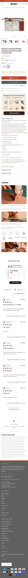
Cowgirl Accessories (11, 454)
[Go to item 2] (10, 41)
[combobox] (19, 293)
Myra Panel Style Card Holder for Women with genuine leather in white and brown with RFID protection (14, 7)
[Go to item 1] (4, 41)
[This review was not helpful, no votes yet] (23, 316)
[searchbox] (8, 289)
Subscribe (6, 564)
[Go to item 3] (17, 41)
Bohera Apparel (5, 493)
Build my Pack (14, 113)
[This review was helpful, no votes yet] (21, 316)
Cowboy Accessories (8, 457)
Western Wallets (7, 440)
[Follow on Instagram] (9, 474)
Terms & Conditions (6, 524)
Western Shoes (13, 443)
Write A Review (15, 282)
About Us (3, 547)
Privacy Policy (4, 526)
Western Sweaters (13, 446)
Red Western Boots (22, 441)
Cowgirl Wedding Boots (12, 441)
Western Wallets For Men (15, 440)
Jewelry (3, 507)
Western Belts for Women (6, 452)
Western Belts (22, 451)
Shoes (3, 503)
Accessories (4, 505)
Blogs (2, 543)
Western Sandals (19, 443)
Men (2, 510)
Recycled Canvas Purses (15, 438)
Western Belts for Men (16, 452)
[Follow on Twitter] (6, 474)
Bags (2, 496)
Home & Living (5, 512)
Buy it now (14, 82)
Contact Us (4, 533)
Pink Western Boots (5, 443)
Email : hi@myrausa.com (7, 476)
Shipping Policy (5, 528)
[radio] (3, 66)
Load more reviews (14, 409)
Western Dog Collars (20, 454)
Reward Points (5, 538)
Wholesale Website (6, 521)
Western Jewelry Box (15, 451)
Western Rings (19, 449)
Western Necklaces (12, 449)
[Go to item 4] (23, 41)
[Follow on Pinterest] (13, 474)
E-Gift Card (4, 515)
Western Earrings (4, 449)
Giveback (3, 535)
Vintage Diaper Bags (6, 438)
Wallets (3, 498)
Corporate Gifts (5, 540)
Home (2, 7)
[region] (14, 424)
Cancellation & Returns (7, 531)
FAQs (2, 545)
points (7, 60)
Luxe (2, 500)
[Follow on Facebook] (2, 474)
